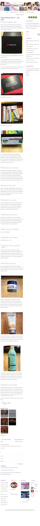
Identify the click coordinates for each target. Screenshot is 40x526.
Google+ (35, 485)
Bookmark (3, 435)
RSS (33, 496)
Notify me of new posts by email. (8, 469)
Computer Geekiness (4, 486)
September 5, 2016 (5, 22)
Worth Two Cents (4, 504)
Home (7, 508)
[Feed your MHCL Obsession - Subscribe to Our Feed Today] (31, 496)
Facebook (36, 483)
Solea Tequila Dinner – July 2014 (4, 427)
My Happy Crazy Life (32, 509)
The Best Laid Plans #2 (30, 50)
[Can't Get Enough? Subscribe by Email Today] (31, 494)
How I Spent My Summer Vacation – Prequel (18, 440)
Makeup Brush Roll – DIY (4, 419)
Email (33, 494)
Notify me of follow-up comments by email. (10, 467)
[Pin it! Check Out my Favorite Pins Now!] (32, 491)
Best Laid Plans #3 (29, 46)
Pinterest (36, 490)
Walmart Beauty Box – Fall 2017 (32, 62)
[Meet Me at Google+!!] (31, 485)
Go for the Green (4, 488)
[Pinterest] (34, 17)
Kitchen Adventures (4, 495)
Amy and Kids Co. (14, 508)
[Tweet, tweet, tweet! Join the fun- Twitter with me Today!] (32, 488)
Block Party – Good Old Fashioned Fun (12, 411)
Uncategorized (3, 500)
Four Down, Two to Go (30, 60)
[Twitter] (31, 17)
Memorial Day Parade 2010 (4, 411)
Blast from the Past (4, 484)
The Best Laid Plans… (30, 52)
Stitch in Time (3, 498)
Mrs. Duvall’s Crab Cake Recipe (6, 440)
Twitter (35, 487)
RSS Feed (9, 508)
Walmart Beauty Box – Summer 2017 (33, 58)
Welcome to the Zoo (4, 502)
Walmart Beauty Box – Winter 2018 (32, 44)
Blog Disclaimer (31, 508)
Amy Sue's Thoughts (13, 22)
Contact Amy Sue (26, 508)
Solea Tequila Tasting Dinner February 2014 (12, 419)
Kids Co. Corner (3, 493)
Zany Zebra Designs (25, 501)
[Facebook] (29, 17)
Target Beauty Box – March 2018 (32, 48)
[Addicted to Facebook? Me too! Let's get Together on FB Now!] (31, 483)
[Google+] (36, 17)
